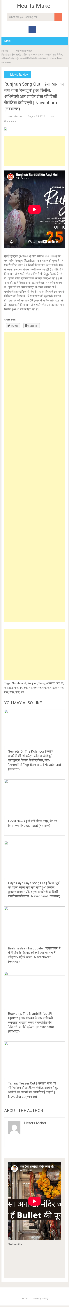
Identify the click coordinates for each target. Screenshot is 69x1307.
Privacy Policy (41, 1298)
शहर (12, 692)
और (58, 683)
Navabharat (19, 683)
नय (30, 687)
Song (41, 683)
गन (20, 687)
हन (22, 692)
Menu (7, 41)
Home (4, 50)
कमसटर (8, 687)
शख (6, 692)
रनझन (45, 687)
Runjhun (32, 683)
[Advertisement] (34, 151)
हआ (17, 692)
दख (25, 687)
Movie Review (24, 50)
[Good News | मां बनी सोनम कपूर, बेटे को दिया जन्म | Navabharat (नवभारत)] (34, 797)
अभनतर (50, 683)
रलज (60, 687)
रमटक (53, 687)
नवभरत (37, 687)
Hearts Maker (34, 6)
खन (16, 687)
